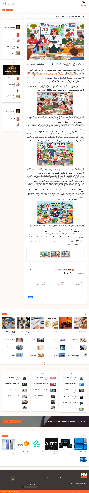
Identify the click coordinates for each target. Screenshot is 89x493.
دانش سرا (75, 9)
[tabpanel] (65, 254)
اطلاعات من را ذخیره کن (77, 297)
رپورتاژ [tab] (4, 314)
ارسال (23, 487)
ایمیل (44, 282)
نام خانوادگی (62, 282)
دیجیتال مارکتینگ (61, 9)
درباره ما (33, 9)
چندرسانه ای (69, 9)
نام (81, 282)
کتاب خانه (39, 9)
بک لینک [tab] (5, 436)
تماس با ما (27, 9)
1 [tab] (55, 259)
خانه (84, 9)
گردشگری (53, 9)
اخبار (80, 9)
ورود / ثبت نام (9, 9)
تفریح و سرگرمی (46, 9)
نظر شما (81, 287)
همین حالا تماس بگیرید (12, 421)
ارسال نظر (30, 297)
